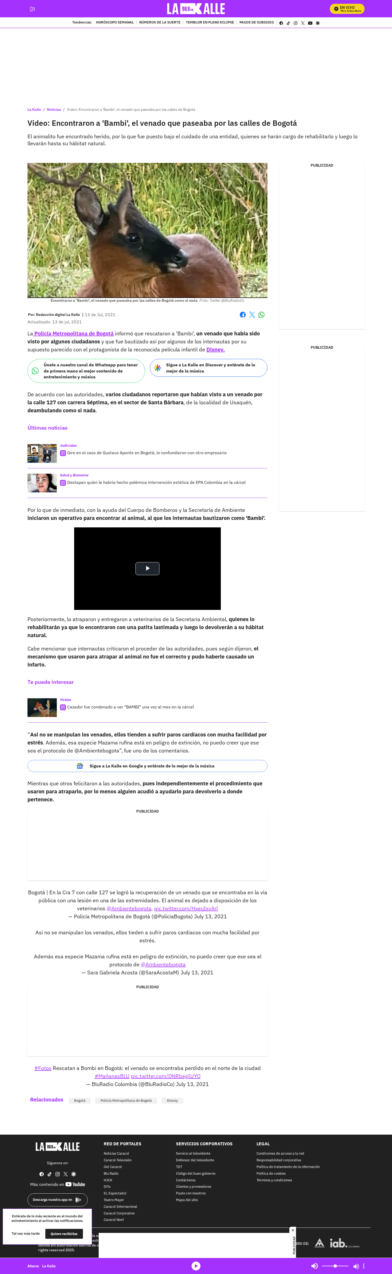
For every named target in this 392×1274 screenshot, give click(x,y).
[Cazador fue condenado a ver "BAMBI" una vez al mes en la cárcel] (42, 707)
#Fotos (42, 1068)
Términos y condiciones (274, 1180)
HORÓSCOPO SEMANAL (115, 23)
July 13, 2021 (210, 916)
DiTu (107, 1187)
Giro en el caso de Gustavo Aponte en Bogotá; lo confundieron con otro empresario (147, 452)
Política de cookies (271, 1173)
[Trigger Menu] (32, 9)
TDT (179, 1167)
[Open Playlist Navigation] (364, 1266)
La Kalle (34, 109)
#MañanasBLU (112, 1076)
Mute (314, 1266)
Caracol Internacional (120, 1207)
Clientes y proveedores (193, 1187)
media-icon (196, 1266)
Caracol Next (114, 1220)
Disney (172, 1100)
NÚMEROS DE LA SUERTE (160, 23)
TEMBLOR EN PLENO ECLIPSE (210, 23)
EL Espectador (115, 1193)
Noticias (54, 109)
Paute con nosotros (191, 1193)
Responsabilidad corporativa (279, 1160)
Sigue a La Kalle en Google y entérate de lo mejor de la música (152, 766)
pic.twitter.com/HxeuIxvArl (186, 908)
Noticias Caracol (116, 1154)
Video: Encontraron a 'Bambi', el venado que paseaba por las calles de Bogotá (131, 109)
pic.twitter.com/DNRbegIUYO (166, 1076)
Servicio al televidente (193, 1154)
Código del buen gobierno (195, 1173)
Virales (65, 699)
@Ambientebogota (129, 908)
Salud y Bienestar (74, 475)
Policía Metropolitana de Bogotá (73, 333)
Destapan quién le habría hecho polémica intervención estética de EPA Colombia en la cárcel (156, 482)
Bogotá (79, 1100)
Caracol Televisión (117, 1160)
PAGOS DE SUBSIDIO (256, 23)
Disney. (215, 349)
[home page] (196, 8)
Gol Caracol (113, 1167)
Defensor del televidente (195, 1160)
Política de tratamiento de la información (288, 1167)
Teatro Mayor (114, 1200)
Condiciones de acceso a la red (280, 1154)
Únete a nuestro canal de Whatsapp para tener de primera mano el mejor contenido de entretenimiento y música (91, 370)
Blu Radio (111, 1173)
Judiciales (68, 445)
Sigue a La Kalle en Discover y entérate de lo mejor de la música (210, 368)
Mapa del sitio (187, 1200)
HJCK (108, 1180)
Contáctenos (185, 1180)
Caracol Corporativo (119, 1213)
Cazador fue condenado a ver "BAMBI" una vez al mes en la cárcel (130, 706)
